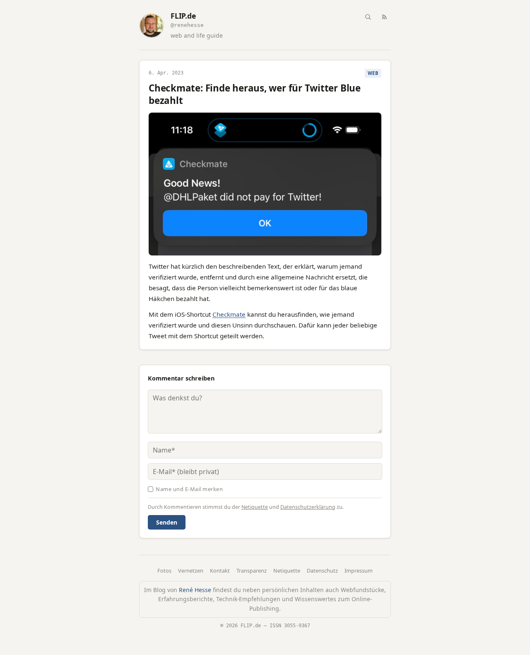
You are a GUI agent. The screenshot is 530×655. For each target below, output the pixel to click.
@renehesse (187, 25)
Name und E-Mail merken (189, 489)
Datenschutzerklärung (307, 507)
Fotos (164, 570)
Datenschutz (322, 570)
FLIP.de (183, 16)
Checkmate (229, 314)
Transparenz (251, 570)
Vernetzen (190, 570)
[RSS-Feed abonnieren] (384, 16)
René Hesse (195, 590)
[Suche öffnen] (367, 16)
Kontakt (220, 570)
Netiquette (254, 507)
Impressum (358, 570)
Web (373, 73)
